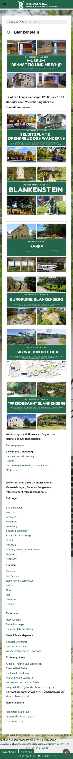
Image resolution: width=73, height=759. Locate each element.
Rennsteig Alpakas (15, 445)
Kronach (10, 604)
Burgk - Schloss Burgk (18, 535)
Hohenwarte (11, 559)
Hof (8, 594)
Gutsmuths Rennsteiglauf (20, 716)
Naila (9, 590)
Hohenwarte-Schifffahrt (17, 646)
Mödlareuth (11, 470)
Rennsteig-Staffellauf (17, 711)
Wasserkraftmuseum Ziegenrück (24, 651)
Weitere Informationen (36, 756)
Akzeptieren (9, 752)
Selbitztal (11, 571)
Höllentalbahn (13, 619)
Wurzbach (11, 512)
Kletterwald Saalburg (17, 673)
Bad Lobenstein (14, 507)
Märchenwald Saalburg (19, 677)
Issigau (10, 585)
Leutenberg (11, 526)
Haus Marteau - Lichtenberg (20, 456)
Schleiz (10, 540)
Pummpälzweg (14, 721)
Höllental (10, 461)
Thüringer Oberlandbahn (19, 629)
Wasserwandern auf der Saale (22, 682)
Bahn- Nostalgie (15, 624)
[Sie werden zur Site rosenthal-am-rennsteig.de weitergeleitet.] (38, 4)
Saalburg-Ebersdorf (17, 530)
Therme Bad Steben (17, 668)
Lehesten (11, 517)
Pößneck (11, 545)
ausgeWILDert (14, 687)
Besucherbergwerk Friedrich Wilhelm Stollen (27, 465)
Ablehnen (26, 752)
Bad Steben (12, 576)
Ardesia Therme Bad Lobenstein (24, 663)
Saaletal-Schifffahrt (16, 641)
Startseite (13, 22)
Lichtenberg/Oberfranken (19, 580)
